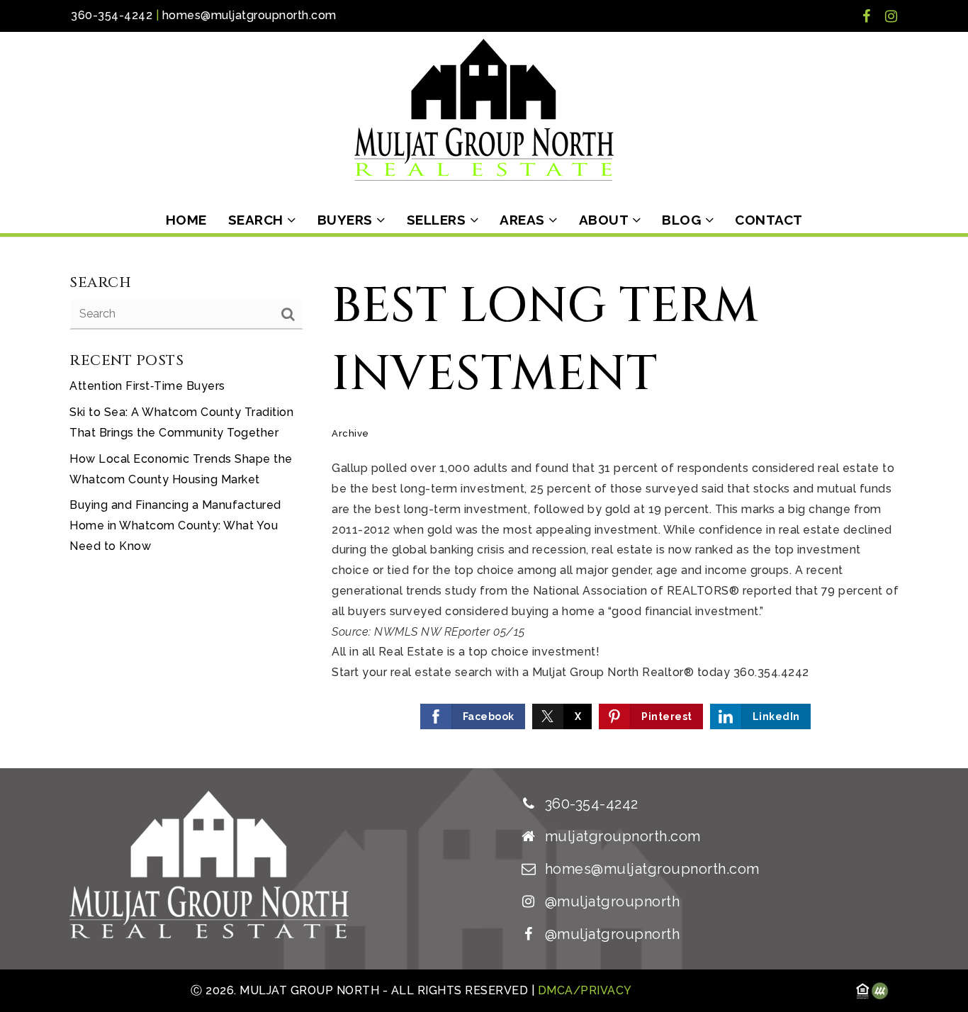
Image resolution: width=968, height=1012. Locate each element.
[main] (484, 502)
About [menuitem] (605, 219)
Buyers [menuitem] (347, 219)
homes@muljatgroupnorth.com (249, 15)
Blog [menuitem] (683, 219)
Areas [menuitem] (524, 219)
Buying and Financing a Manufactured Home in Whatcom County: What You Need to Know (175, 525)
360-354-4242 (111, 15)
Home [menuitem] (186, 219)
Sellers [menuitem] (438, 219)
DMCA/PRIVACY (583, 990)
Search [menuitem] (258, 219)
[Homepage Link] (484, 109)
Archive (350, 433)
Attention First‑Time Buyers (147, 386)
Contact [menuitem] (769, 219)
